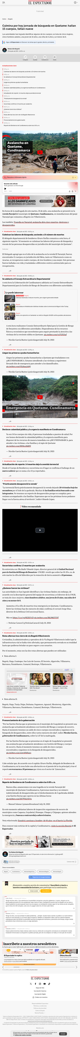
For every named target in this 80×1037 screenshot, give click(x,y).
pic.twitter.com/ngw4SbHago (18, 752)
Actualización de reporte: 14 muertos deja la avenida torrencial (22, 93)
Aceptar (63, 1034)
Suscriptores (19, 295)
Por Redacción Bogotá (16, 852)
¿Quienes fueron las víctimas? (13, 109)
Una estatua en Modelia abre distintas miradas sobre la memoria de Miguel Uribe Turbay (42, 306)
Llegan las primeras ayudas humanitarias (16, 82)
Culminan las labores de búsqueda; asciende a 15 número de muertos (24, 71)
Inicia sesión (7, 961)
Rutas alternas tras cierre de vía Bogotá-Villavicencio (19, 115)
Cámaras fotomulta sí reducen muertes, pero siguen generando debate (37, 298)
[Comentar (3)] (44, 57)
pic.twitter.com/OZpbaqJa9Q (18, 366)
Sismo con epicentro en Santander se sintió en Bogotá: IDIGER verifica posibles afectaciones (43, 315)
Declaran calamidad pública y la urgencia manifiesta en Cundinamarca (24, 88)
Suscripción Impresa (40, 991)
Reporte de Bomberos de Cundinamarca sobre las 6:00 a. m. (22, 125)
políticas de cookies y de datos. (23, 1035)
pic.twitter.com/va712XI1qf (55, 334)
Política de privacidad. (32, 969)
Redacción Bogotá (14, 49)
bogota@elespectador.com (18, 856)
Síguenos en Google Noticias (41, 877)
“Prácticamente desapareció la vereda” (15, 98)
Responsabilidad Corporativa (40, 1003)
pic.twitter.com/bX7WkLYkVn (19, 798)
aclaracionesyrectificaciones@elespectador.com (40, 1021)
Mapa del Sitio (40, 988)
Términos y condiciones (40, 1006)
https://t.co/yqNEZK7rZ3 (23, 617)
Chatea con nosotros (41, 997)
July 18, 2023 (49, 339)
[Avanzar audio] (72, 191)
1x (75, 191)
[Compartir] (6, 271)
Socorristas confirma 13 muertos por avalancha (18, 104)
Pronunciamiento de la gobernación (14, 120)
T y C (19, 969)
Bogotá (26, 295)
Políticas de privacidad (40, 1008)
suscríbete (16, 961)
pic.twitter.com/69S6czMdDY (18, 446)
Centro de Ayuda (40, 1010)
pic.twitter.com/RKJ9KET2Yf (46, 617)
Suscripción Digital (40, 994)
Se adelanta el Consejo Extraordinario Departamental (19, 77)
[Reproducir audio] (5, 189)
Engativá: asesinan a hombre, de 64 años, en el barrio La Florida (45, 820)
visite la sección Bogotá (61, 825)
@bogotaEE (59, 854)
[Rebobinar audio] (69, 191)
